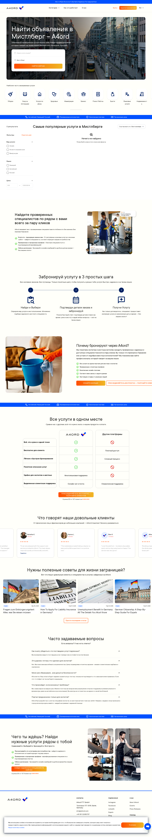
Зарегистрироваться (128, 8)
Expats (110, 812)
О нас (84, 8)
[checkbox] (8, 146)
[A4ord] (15, 8)
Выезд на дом (14, 153)
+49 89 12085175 (83, 814)
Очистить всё (26, 135)
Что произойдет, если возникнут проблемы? (50, 685)
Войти (115, 8)
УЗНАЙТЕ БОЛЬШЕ (90, 383)
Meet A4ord (134, 802)
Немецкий (13, 165)
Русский (12, 172)
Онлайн (12, 146)
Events (132, 806)
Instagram (112, 802)
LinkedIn (111, 809)
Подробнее (23, 553)
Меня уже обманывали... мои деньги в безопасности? (54, 673)
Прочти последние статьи (76, 620)
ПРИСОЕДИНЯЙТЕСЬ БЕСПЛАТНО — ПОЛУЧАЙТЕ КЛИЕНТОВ (76, 495)
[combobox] (131, 126)
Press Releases (135, 809)
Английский (13, 169)
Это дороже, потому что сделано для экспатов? (52, 661)
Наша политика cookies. (16, 827)
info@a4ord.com (82, 811)
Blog (110, 816)
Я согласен (132, 825)
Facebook (112, 806)
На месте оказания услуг (17, 149)
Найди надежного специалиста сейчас (29, 769)
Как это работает (71, 8)
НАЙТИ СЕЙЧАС (38, 66)
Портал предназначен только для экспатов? (50, 697)
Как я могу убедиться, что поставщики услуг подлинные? (56, 651)
